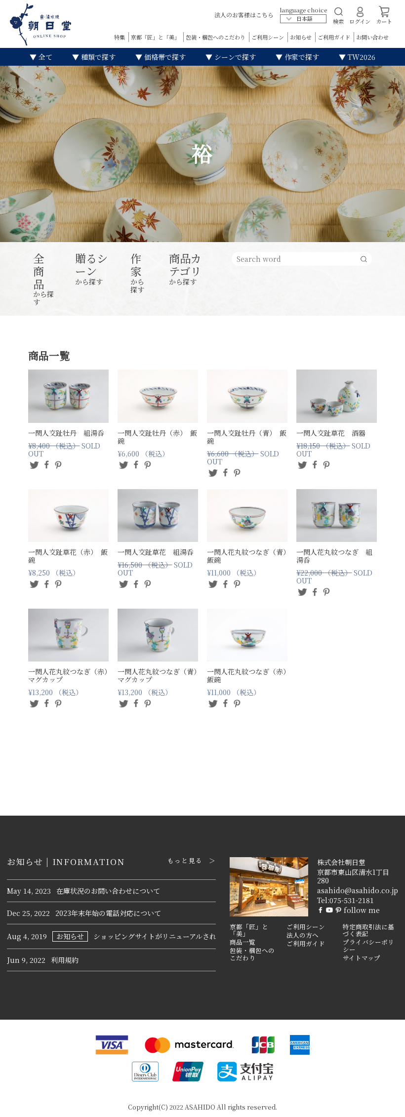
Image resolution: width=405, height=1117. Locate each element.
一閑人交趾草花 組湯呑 (156, 552)
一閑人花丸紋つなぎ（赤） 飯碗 (247, 675)
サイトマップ (361, 957)
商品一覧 (242, 942)
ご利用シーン (268, 37)
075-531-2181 (351, 900)
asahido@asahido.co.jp (357, 890)
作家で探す (301, 57)
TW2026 (360, 57)
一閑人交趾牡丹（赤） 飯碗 (157, 437)
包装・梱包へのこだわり (216, 37)
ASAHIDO (200, 1107)
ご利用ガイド (335, 37)
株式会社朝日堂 (341, 862)
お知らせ (301, 37)
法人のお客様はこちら (244, 14)
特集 (120, 37)
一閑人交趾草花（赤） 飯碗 (68, 556)
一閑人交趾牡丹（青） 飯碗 (246, 437)
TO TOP (382, 1103)
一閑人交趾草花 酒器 (330, 433)
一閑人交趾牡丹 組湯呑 (66, 433)
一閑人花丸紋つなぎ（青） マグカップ (158, 675)
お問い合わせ (372, 37)
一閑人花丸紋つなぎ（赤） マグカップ (68, 675)
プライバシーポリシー (368, 946)
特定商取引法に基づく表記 (368, 930)
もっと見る (184, 860)
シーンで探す (234, 57)
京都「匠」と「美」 (156, 37)
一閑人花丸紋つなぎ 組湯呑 (334, 556)
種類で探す (97, 57)
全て (44, 57)
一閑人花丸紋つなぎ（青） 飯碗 (247, 556)
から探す (43, 279)
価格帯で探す (164, 57)
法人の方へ (302, 935)
